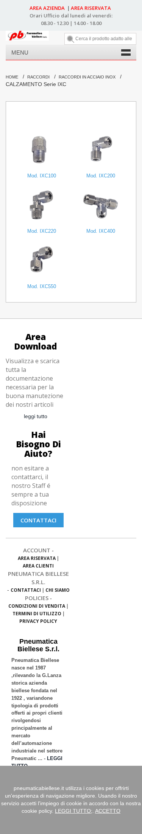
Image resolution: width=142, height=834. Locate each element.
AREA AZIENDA (48, 8)
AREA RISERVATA (91, 8)
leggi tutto (35, 416)
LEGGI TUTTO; (73, 811)
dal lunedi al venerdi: (86, 15)
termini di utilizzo (36, 613)
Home (12, 77)
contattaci (26, 590)
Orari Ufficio (44, 15)
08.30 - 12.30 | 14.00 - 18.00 (71, 23)
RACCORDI (38, 77)
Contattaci (38, 520)
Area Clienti (38, 566)
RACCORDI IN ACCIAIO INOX (87, 77)
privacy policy (38, 621)
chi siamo (57, 590)
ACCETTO (107, 811)
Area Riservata (37, 558)
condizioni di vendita (36, 606)
